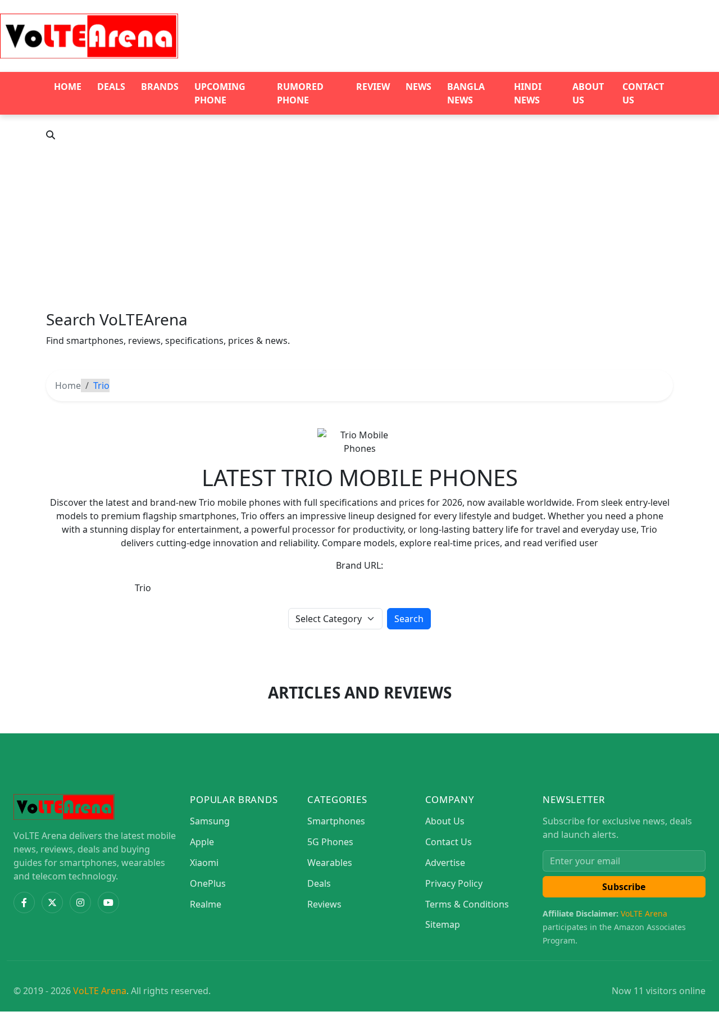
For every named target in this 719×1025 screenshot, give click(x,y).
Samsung (210, 821)
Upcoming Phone (219, 93)
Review (373, 86)
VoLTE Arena (644, 913)
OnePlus (208, 883)
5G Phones (330, 842)
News (418, 86)
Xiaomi (204, 862)
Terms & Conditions (467, 904)
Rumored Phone (300, 93)
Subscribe (623, 887)
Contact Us (643, 93)
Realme (205, 904)
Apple (202, 842)
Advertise (445, 862)
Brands (160, 86)
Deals (111, 86)
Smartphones (336, 821)
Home (67, 86)
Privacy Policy (454, 883)
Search (409, 619)
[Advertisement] (359, 226)
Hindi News (527, 93)
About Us (588, 93)
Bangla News (466, 93)
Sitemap (442, 924)
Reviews (324, 904)
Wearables (329, 862)
